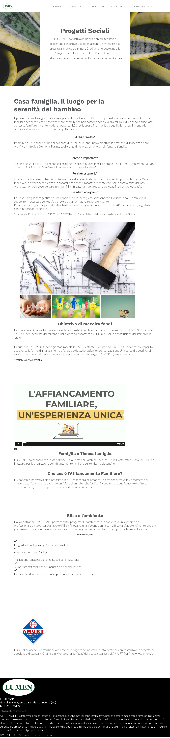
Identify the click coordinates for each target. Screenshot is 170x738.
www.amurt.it (144, 653)
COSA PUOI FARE (96, 6)
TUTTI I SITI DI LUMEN (142, 6)
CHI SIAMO (56, 6)
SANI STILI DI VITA (119, 6)
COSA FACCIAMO (75, 6)
